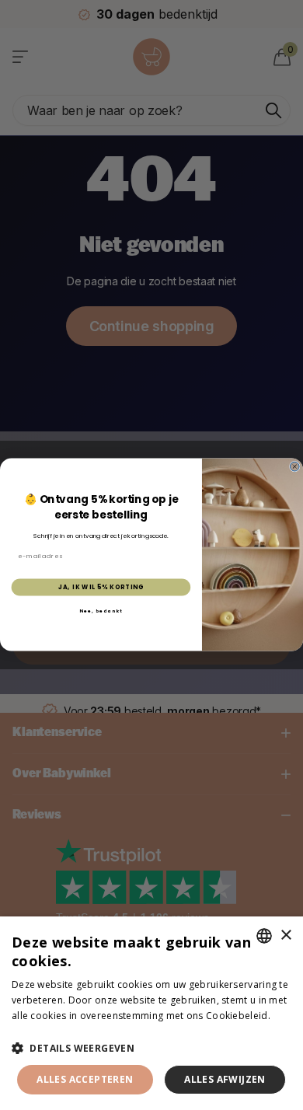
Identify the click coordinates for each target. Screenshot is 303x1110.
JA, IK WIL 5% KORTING (101, 587)
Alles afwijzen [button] (225, 1079)
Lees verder (39, 1030)
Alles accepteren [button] (85, 1079)
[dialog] (151, 1013)
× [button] (285, 935)
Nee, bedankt (101, 611)
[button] (151, 1048)
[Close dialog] (294, 467)
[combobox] (264, 936)
